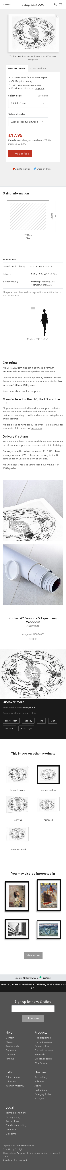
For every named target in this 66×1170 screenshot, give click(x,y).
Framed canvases (44, 1050)
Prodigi (18, 1149)
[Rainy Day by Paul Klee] (49, 929)
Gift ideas (11, 1081)
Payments (11, 1050)
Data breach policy (16, 1125)
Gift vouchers (13, 1077)
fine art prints (33, 391)
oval (41, 720)
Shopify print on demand (15, 1160)
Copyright (11, 1129)
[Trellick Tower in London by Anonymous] (17, 929)
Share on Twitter (44, 168)
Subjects (39, 1081)
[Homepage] (33, 5)
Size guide (43, 95)
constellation (11, 720)
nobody (28, 720)
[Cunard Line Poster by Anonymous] (49, 895)
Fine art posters (43, 1037)
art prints (39, 88)
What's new (41, 1062)
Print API (7, 1149)
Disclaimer (11, 1133)
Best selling (41, 1077)
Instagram (40, 1098)
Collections (41, 1090)
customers (36, 428)
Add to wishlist (22, 168)
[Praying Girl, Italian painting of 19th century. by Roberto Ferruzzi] (17, 896)
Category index (43, 1094)
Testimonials (12, 1046)
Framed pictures (43, 1041)
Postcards (40, 1054)
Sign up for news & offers (33, 1002)
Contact (10, 1037)
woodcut (9, 728)
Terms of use (12, 1121)
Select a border (16, 114)
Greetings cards (43, 1058)
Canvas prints (42, 1046)
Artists (38, 1085)
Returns (10, 1058)
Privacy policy (13, 1117)
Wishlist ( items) (15, 1085)
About (9, 1041)
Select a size (28, 95)
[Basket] (61, 4)
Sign (53, 720)
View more (33, 955)
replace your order (30, 464)
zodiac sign (26, 728)
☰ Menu (7, 4)
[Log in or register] (56, 4)
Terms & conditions (16, 1112)
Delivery (7, 451)
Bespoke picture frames (28, 1153)
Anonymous (33, 59)
